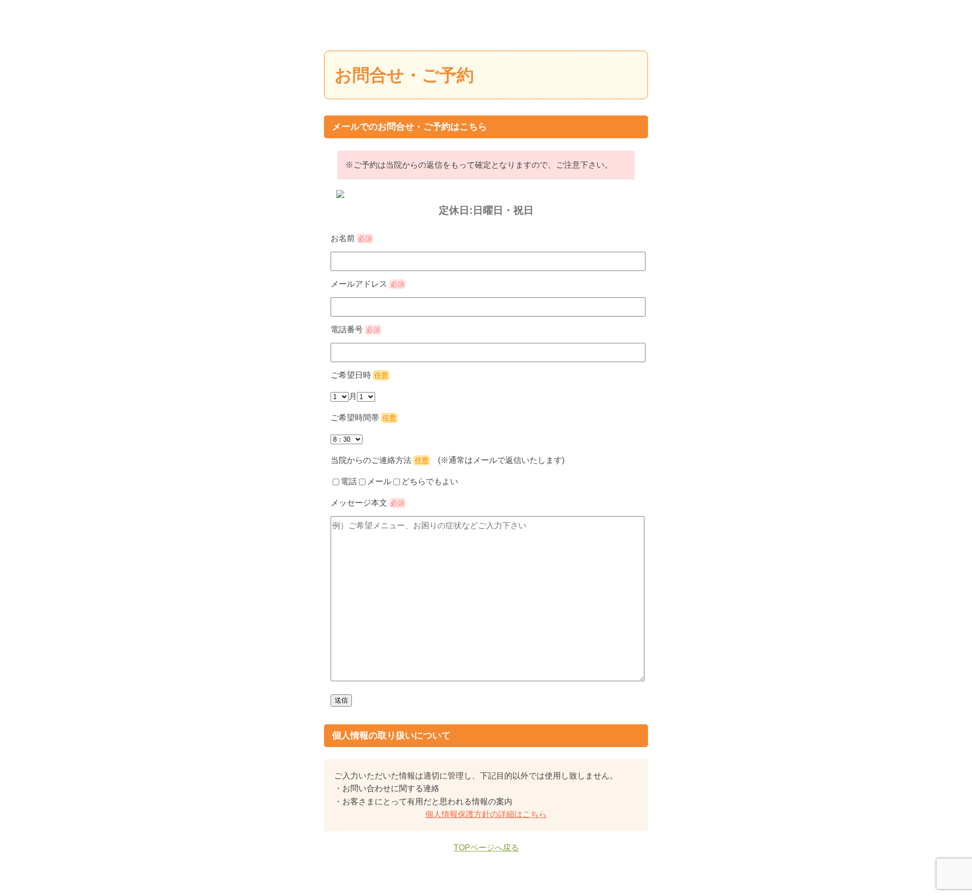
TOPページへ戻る (486, 847)
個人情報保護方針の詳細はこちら (486, 814)
